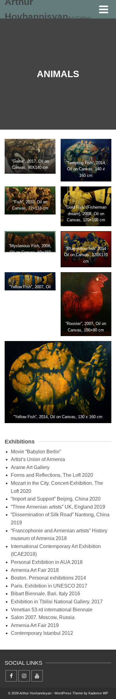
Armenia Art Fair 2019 (35, 625)
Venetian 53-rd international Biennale (51, 609)
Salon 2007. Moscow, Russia (43, 617)
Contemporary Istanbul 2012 (42, 633)
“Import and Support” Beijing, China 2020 (56, 498)
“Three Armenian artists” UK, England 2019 (58, 507)
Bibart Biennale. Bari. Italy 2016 (45, 593)
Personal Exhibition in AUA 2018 (47, 562)
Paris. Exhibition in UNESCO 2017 (49, 586)
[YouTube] (37, 676)
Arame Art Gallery (30, 467)
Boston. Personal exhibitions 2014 (48, 577)
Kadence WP (98, 693)
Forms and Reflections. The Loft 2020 (52, 475)
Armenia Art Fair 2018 (35, 570)
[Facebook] (11, 676)
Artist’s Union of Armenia (38, 459)
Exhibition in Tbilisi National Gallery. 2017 (57, 601)
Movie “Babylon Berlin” (36, 451)
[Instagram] (24, 676)
